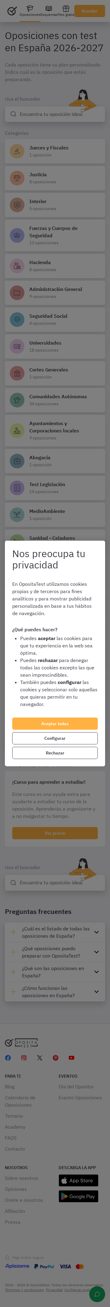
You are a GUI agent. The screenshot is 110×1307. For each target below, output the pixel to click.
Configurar (55, 738)
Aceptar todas (55, 723)
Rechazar (55, 753)
